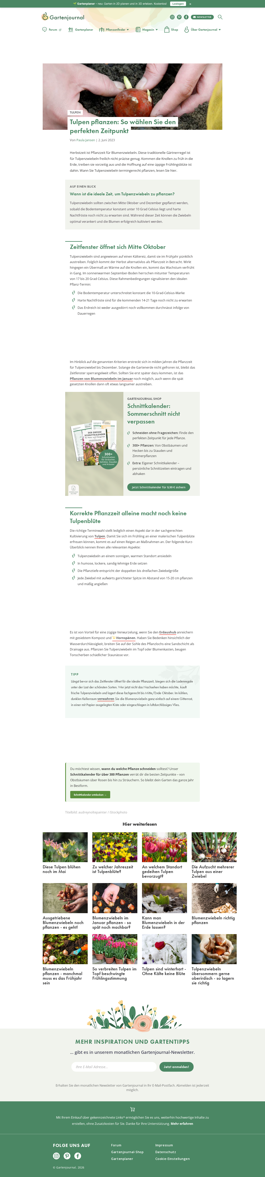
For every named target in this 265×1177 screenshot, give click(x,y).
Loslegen (178, 3)
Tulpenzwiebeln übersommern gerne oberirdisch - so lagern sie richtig (213, 976)
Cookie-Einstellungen (172, 1159)
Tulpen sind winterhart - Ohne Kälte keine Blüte (164, 971)
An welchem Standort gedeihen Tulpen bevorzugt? (162, 871)
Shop (174, 30)
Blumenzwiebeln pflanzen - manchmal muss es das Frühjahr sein (62, 976)
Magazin (148, 30)
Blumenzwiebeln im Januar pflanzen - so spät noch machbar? (111, 922)
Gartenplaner (84, 30)
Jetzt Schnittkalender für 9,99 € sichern (158, 487)
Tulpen (99, 536)
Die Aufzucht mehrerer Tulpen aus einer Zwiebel (213, 871)
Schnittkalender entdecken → (90, 794)
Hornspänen (125, 638)
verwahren (105, 699)
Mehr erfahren (182, 1124)
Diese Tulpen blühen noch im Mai (62, 869)
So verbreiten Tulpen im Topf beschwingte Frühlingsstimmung (114, 973)
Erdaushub (167, 632)
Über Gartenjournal (204, 30)
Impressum (164, 1145)
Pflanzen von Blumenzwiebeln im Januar (101, 379)
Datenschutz (165, 1152)
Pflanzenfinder (115, 30)
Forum (53, 30)
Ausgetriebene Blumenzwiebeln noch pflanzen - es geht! (63, 922)
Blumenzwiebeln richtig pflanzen (213, 920)
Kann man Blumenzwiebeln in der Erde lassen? (163, 922)
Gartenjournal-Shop (127, 1152)
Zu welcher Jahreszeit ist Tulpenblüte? (112, 869)
